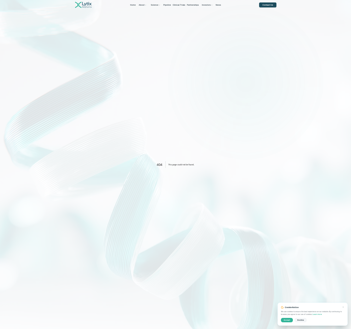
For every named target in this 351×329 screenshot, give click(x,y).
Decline (300, 320)
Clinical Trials (179, 5)
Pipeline (167, 5)
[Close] (343, 307)
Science (154, 5)
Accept (287, 320)
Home (133, 5)
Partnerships (193, 5)
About (142, 5)
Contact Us (267, 5)
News (218, 5)
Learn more (317, 314)
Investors (206, 5)
